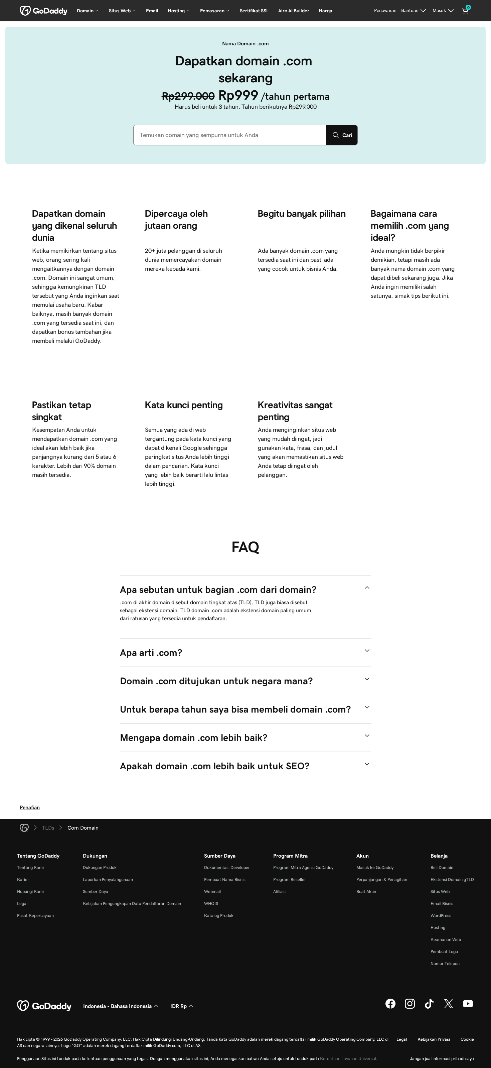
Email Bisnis (442, 903)
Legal (22, 903)
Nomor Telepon (445, 963)
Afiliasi (279, 891)
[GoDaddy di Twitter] (449, 1007)
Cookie (467, 1039)
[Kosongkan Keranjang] (465, 10)
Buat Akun (366, 891)
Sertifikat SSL (254, 10)
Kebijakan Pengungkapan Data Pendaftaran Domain (132, 903)
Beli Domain (442, 867)
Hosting (438, 927)
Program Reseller (289, 879)
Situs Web (440, 891)
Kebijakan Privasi (434, 1039)
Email (152, 10)
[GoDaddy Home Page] (44, 1006)
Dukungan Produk (100, 867)
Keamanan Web (446, 939)
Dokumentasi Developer (227, 867)
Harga (325, 10)
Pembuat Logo (444, 951)
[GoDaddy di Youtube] (468, 1007)
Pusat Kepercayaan (35, 915)
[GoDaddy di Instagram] (410, 1007)
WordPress (441, 915)
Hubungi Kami (30, 891)
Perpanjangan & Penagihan (381, 879)
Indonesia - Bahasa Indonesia (117, 1006)
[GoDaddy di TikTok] (429, 1007)
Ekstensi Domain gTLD (452, 879)
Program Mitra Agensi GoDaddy (303, 867)
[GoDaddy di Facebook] (390, 1007)
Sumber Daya (95, 891)
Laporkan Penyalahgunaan (108, 879)
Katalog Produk (218, 915)
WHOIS (211, 903)
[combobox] (230, 135)
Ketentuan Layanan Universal (348, 1058)
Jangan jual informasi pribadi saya (442, 1058)
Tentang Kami (30, 867)
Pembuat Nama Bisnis (225, 879)
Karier (23, 879)
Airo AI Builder (293, 10)
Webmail (212, 891)
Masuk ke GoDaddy (374, 867)
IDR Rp (178, 1006)
